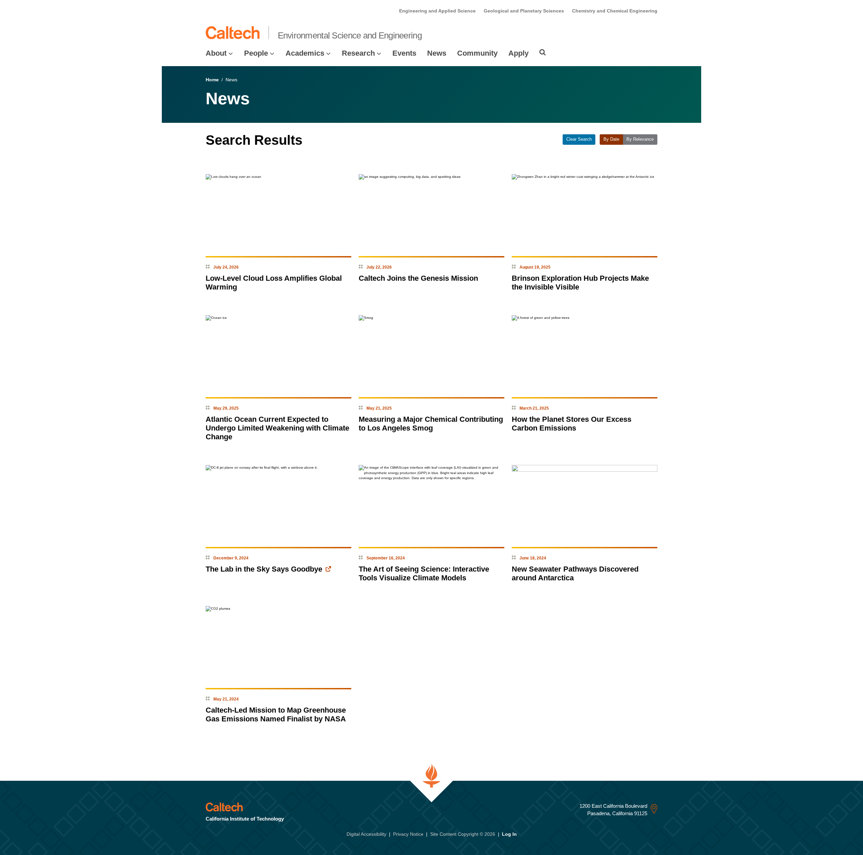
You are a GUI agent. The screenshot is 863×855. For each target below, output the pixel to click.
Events (404, 53)
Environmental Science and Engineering (350, 35)
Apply (518, 53)
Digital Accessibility (366, 834)
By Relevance (640, 139)
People (256, 53)
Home (212, 79)
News (436, 53)
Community (477, 53)
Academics (305, 53)
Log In (509, 834)
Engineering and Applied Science (437, 10)
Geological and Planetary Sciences (524, 10)
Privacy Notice (408, 834)
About (216, 53)
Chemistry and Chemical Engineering (614, 10)
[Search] (542, 52)
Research (358, 53)
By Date (611, 139)
